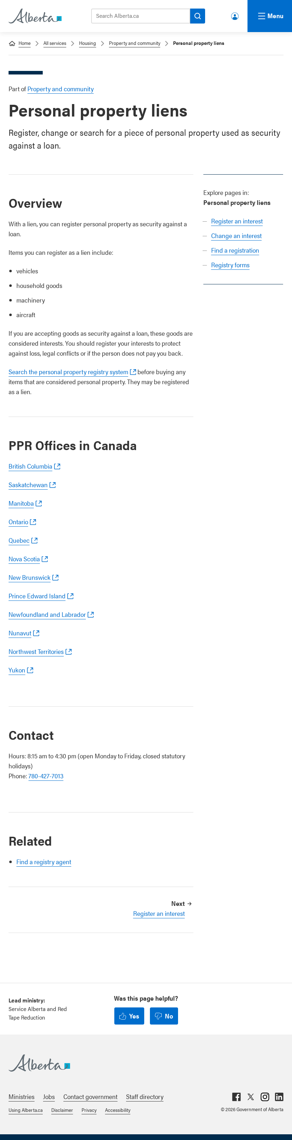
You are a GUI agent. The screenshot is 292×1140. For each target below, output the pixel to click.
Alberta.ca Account (235, 15)
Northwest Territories (36, 651)
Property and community (134, 42)
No (169, 1015)
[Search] (197, 16)
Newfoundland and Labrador (47, 614)
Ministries (22, 1096)
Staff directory (144, 1096)
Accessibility (117, 1109)
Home (25, 42)
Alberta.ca (139, 1063)
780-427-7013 (45, 775)
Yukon (17, 669)
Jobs (49, 1096)
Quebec (19, 540)
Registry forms (230, 264)
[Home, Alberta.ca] (35, 16)
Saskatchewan (28, 484)
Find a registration (235, 250)
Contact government (90, 1096)
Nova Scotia (24, 558)
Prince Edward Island (37, 595)
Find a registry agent (43, 861)
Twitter (250, 1097)
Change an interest (236, 235)
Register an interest (237, 220)
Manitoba (21, 503)
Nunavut (20, 632)
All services (54, 42)
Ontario (18, 521)
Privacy (89, 1109)
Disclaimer (62, 1109)
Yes (134, 1015)
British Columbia (30, 465)
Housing (87, 42)
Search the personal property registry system (68, 371)
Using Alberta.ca (26, 1109)
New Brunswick (30, 577)
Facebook (236, 1097)
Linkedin (279, 1097)
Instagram (265, 1097)
